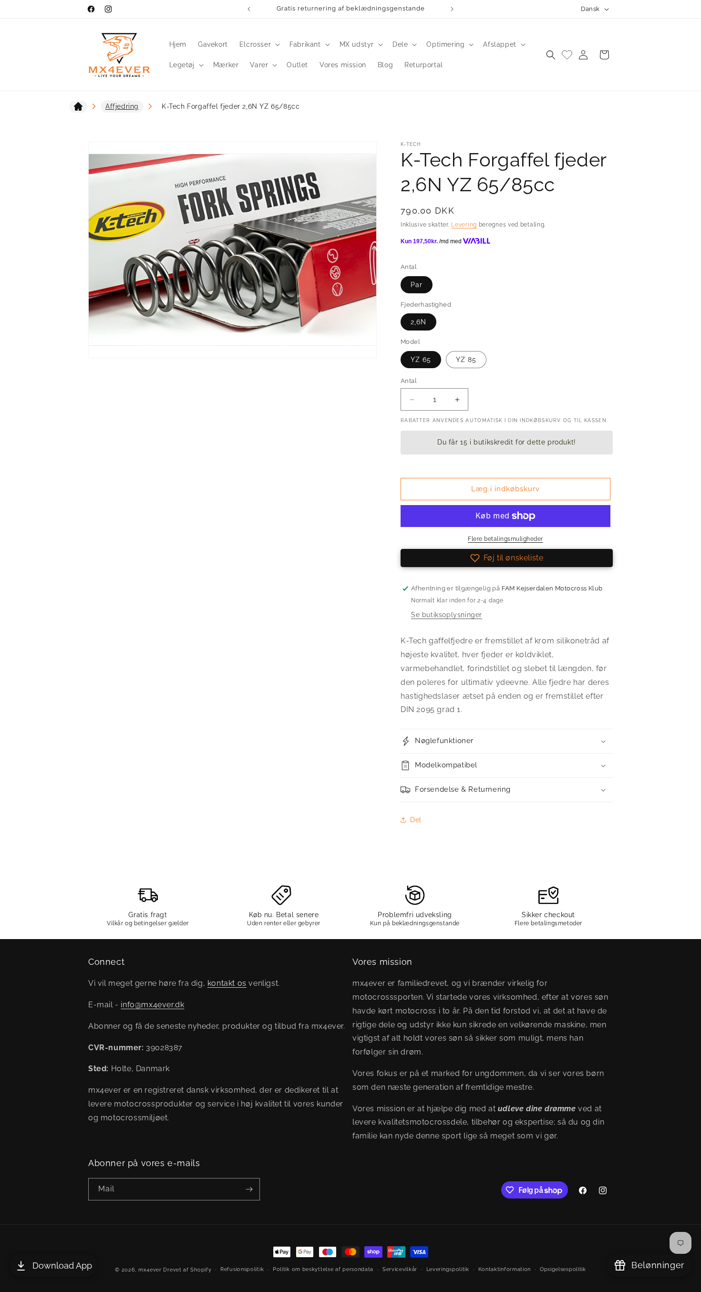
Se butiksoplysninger (446, 615)
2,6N (418, 322)
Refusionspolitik (242, 1269)
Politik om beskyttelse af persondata (323, 1269)
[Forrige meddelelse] (248, 9)
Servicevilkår (399, 1269)
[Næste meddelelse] (452, 9)
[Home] (78, 108)
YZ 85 (466, 359)
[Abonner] (248, 1189)
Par (417, 285)
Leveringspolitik (447, 1269)
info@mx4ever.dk (152, 1004)
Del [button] (416, 820)
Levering (464, 224)
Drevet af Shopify (187, 1270)
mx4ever (150, 1270)
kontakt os (227, 983)
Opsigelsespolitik (563, 1269)
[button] (259, 44)
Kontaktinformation (504, 1269)
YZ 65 (421, 359)
